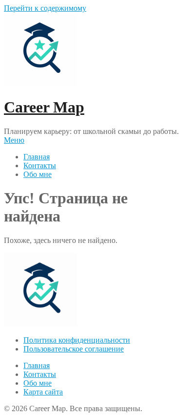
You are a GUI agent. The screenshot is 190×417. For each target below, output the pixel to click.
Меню (14, 140)
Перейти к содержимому (45, 8)
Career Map (44, 107)
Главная (36, 157)
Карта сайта (43, 392)
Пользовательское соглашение (73, 349)
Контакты (39, 165)
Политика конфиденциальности (76, 340)
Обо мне (37, 174)
